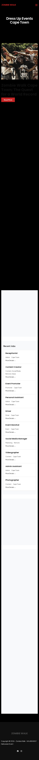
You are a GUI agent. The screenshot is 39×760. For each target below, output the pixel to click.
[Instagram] (21, 751)
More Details (10, 360)
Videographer (12, 452)
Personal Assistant (15, 397)
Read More (8, 100)
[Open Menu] (36, 5)
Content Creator (13, 367)
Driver (8, 411)
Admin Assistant (14, 466)
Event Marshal (12, 425)
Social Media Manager (16, 438)
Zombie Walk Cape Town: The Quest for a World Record (19, 90)
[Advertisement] (19, 194)
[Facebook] (17, 751)
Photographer (12, 480)
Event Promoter (13, 383)
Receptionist (12, 353)
